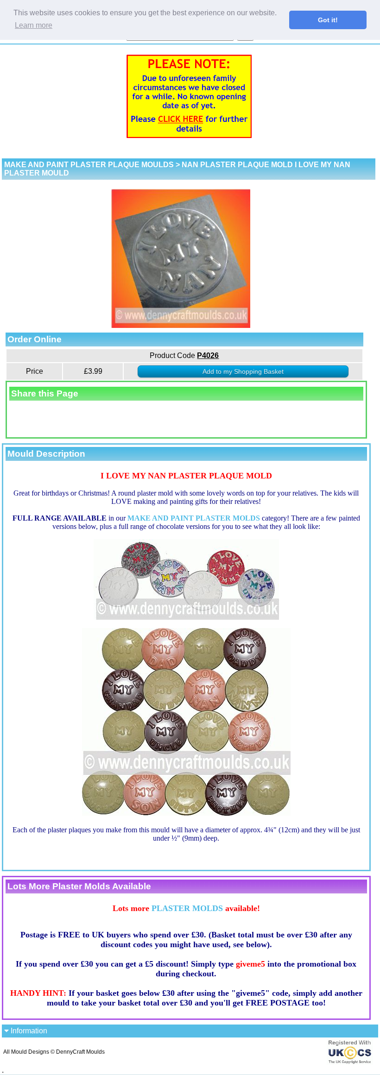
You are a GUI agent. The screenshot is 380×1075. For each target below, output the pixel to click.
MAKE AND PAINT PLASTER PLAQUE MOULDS (89, 165)
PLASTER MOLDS (187, 908)
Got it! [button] (328, 20)
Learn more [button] (33, 25)
